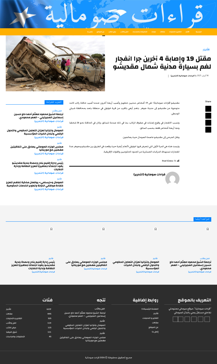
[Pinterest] (208, 123)
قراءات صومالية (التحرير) (182, 76)
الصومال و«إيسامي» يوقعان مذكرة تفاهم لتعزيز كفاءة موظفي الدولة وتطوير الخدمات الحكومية (34, 184)
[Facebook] (208, 109)
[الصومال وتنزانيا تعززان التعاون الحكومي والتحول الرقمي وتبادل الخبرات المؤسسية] (134, 240)
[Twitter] (208, 116)
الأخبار (206, 49)
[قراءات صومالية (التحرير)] (172, 179)
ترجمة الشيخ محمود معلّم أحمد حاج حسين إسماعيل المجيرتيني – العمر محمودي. (38, 116)
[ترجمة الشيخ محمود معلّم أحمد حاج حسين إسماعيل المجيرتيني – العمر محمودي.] (186, 240)
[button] (17, 31)
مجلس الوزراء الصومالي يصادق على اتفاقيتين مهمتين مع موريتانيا (36, 148)
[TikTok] (193, 319)
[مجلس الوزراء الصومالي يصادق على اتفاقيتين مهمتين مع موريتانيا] (82, 240)
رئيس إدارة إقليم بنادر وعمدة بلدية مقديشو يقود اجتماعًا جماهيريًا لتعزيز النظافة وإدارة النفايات (37, 166)
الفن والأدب (57, 111)
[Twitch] (187, 319)
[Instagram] (200, 319)
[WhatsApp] (208, 130)
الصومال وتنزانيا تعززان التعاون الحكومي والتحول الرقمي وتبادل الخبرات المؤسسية (35, 132)
